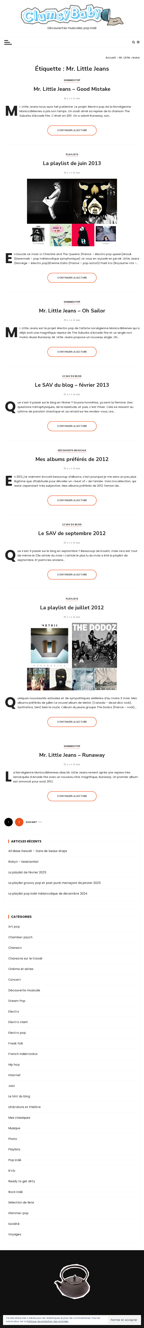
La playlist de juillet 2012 (72, 607)
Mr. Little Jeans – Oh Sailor (72, 310)
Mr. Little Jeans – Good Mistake (72, 89)
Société (14, 1224)
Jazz (11, 1086)
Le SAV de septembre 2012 (72, 533)
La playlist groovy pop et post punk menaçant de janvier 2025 (54, 883)
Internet (14, 1075)
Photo (12, 1139)
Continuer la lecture (72, 130)
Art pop (14, 926)
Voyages (14, 1234)
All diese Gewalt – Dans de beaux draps (37, 851)
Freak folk (15, 1043)
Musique (14, 1128)
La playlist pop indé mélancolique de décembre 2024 (48, 893)
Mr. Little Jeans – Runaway (72, 755)
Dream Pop (16, 1001)
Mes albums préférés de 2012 (72, 459)
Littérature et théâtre (24, 1107)
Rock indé (15, 1192)
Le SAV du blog (72, 376)
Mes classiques (19, 1118)
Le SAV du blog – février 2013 (72, 385)
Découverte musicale (72, 450)
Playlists (72, 154)
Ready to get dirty (21, 1181)
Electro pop (17, 1033)
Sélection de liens (21, 1202)
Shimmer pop (72, 80)
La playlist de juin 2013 (72, 163)
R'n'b (11, 1171)
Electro (13, 1011)
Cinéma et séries (20, 969)
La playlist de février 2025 (27, 872)
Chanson (15, 948)
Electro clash (18, 1022)
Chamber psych (20, 937)
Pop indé (14, 1160)
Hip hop (14, 1064)
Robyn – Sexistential (23, 862)
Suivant (31, 822)
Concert (14, 979)
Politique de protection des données (47, 1321)
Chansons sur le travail (25, 958)
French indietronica (23, 1054)
